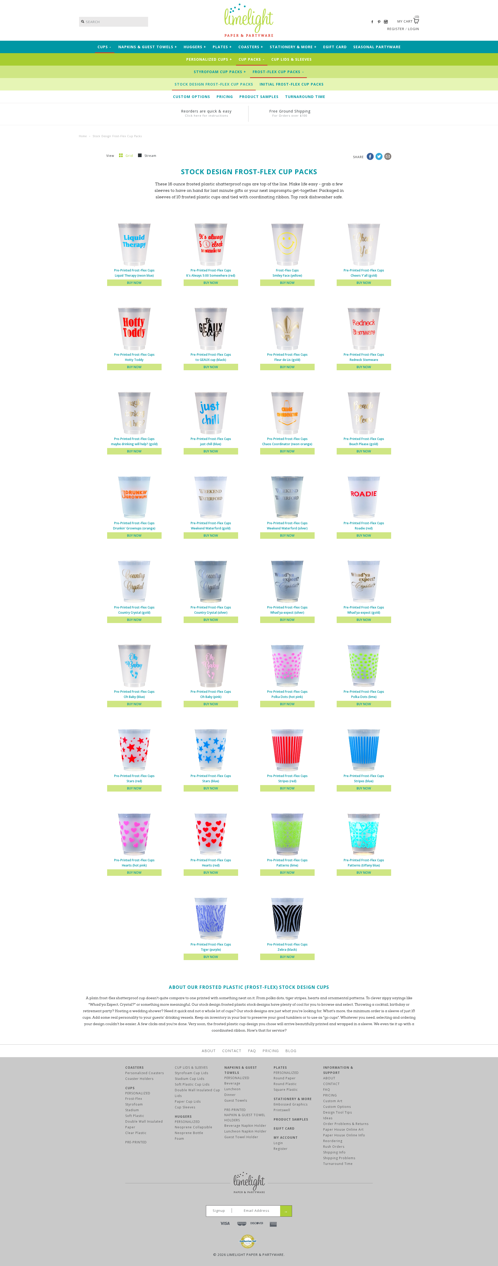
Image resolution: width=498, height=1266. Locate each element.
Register (281, 1148)
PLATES (280, 1067)
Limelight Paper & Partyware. (256, 1254)
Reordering (332, 1141)
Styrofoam (134, 1104)
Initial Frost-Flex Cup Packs (292, 84)
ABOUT (329, 1078)
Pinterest (379, 22)
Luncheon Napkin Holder (245, 1131)
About (209, 1050)
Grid (130, 155)
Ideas (328, 1118)
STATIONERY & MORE (293, 1099)
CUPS (130, 1088)
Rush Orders (333, 1146)
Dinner (230, 1095)
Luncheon (232, 1089)
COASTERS (134, 1067)
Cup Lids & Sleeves (291, 59)
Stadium (132, 1110)
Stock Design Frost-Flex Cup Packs (214, 84)
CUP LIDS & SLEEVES (191, 1067)
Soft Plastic (134, 1116)
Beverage (232, 1083)
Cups (105, 46)
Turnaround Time (305, 96)
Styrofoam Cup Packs (220, 71)
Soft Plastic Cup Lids (192, 1084)
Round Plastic (285, 1084)
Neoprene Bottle (189, 1133)
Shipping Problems (339, 1158)
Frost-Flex (133, 1098)
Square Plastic (286, 1089)
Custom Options (191, 96)
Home (83, 136)
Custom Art (332, 1101)
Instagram (386, 22)
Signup (219, 1210)
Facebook (372, 22)
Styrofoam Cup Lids (191, 1073)
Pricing (225, 96)
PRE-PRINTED (136, 1142)
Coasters (250, 46)
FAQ (252, 1050)
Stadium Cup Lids (189, 1078)
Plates (222, 46)
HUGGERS (183, 1116)
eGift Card (335, 46)
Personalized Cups (209, 59)
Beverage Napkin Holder (245, 1125)
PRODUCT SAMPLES (291, 1119)
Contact (231, 1050)
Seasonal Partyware (377, 46)
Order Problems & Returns (346, 1124)
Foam (179, 1138)
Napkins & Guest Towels (147, 46)
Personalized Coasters (144, 1073)
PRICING (330, 1095)
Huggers (195, 46)
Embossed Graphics (291, 1104)
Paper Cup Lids (188, 1101)
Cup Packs (252, 59)
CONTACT (331, 1084)
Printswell (282, 1110)
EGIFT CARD (284, 1128)
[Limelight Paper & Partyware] (249, 6)
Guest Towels (235, 1100)
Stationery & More (293, 46)
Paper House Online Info (344, 1135)
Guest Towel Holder (241, 1137)
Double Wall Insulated (144, 1121)
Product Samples (259, 96)
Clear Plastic (136, 1133)
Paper (130, 1127)
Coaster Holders (139, 1078)
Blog (290, 1050)
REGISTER (395, 28)
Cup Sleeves (185, 1107)
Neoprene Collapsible (193, 1127)
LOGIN (413, 28)
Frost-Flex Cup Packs (278, 71)
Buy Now (134, 283)
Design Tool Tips (337, 1112)
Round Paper (285, 1078)
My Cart (405, 21)
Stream (150, 155)
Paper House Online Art (343, 1129)
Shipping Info (334, 1152)
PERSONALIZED (137, 1093)
